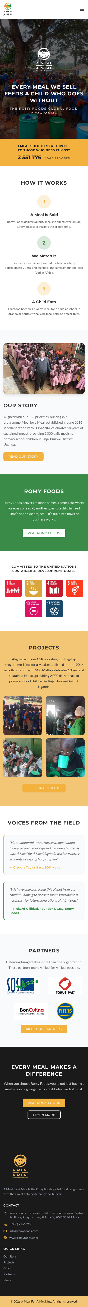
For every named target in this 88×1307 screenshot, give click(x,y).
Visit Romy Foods (44, 533)
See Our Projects (44, 788)
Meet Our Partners (44, 1029)
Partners (9, 1274)
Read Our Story (23, 456)
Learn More (44, 1115)
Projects (9, 1262)
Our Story (9, 1256)
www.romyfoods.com (23, 1237)
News (7, 1280)
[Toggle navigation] (82, 9)
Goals (7, 1268)
